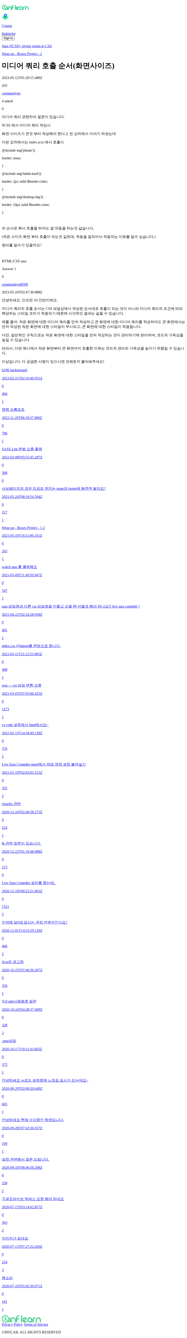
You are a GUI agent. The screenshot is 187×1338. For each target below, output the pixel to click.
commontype (11, 93)
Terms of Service (36, 1324)
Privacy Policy (12, 1324)
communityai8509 (15, 284)
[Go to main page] (93, 1318)
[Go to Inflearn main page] (93, 7)
